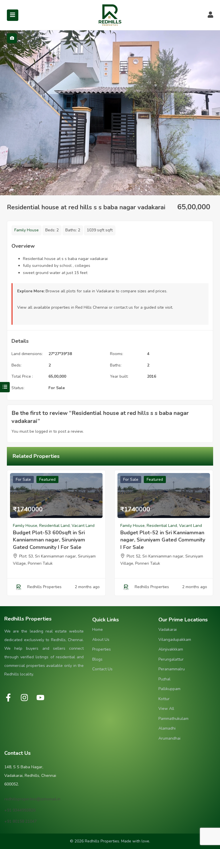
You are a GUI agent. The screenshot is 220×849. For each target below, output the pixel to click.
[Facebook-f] (8, 698)
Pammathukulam (173, 718)
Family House (26, 230)
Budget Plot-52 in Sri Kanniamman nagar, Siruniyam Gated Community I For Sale (162, 539)
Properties (101, 649)
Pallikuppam (169, 689)
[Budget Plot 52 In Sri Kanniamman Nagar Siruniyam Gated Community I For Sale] (163, 495)
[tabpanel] (110, 112)
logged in (43, 431)
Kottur (164, 699)
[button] (5, 387)
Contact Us (102, 669)
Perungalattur (171, 659)
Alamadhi (167, 728)
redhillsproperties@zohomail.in (32, 799)
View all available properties (43, 307)
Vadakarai (167, 629)
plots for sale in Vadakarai (90, 291)
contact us (123, 307)
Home (97, 629)
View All (166, 708)
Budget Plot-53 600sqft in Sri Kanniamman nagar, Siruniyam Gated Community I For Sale (49, 539)
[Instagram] (24, 698)
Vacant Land (83, 525)
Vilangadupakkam (174, 639)
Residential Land (54, 525)
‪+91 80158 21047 (20, 821)
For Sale (56, 388)
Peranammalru (171, 669)
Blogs (97, 659)
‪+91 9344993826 (20, 810)
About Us (100, 639)
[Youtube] (40, 698)
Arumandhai (169, 738)
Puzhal (164, 679)
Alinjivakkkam (170, 649)
